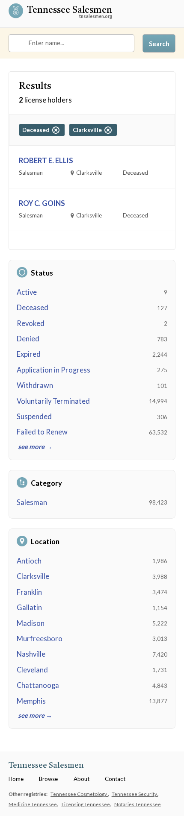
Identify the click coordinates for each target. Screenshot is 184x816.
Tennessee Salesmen (69, 11)
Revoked (31, 323)
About (81, 778)
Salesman (32, 502)
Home (16, 778)
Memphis (31, 701)
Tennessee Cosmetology (79, 794)
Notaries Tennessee (137, 804)
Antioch (29, 561)
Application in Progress (53, 370)
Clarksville (33, 576)
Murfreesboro (39, 638)
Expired (29, 354)
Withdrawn (35, 385)
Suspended (34, 416)
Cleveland (32, 670)
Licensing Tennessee (86, 804)
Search (159, 43)
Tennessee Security (135, 794)
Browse (48, 778)
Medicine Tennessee (33, 804)
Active (27, 292)
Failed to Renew (42, 432)
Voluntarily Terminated (53, 401)
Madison (31, 623)
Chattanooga (38, 685)
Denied (28, 339)
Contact (115, 778)
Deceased (32, 307)
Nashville (31, 654)
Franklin (29, 592)
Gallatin (29, 607)
